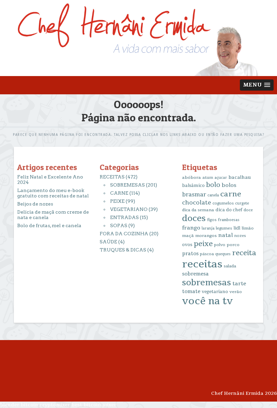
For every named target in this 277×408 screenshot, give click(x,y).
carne (230, 194)
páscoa (207, 254)
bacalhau (239, 177)
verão (235, 291)
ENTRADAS (124, 217)
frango (191, 228)
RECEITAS (112, 176)
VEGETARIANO (129, 209)
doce (248, 210)
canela (213, 195)
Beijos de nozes (35, 204)
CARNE (119, 193)
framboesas (229, 219)
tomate (191, 291)
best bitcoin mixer (93, 405)
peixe (203, 243)
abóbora (191, 177)
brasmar (194, 194)
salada (230, 266)
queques (223, 254)
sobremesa (195, 274)
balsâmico (193, 186)
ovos (187, 244)
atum (207, 177)
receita (244, 253)
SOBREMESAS (127, 185)
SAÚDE (108, 241)
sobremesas (206, 282)
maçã (188, 235)
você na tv (207, 301)
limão (248, 228)
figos (212, 219)
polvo (219, 244)
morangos (206, 235)
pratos (190, 253)
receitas (202, 264)
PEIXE (117, 201)
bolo (213, 185)
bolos (229, 185)
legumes (224, 228)
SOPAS (118, 225)
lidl (236, 228)
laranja (208, 228)
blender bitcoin (19, 405)
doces (194, 218)
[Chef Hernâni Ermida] (138, 73)
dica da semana (198, 210)
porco (233, 244)
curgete (242, 203)
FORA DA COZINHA (124, 233)
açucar (221, 177)
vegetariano (215, 291)
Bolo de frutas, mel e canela (49, 225)
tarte (239, 283)
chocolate (196, 203)
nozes (240, 235)
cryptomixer (55, 405)
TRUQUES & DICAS (123, 250)
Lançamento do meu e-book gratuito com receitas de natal (53, 193)
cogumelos (223, 203)
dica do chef (229, 210)
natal (225, 235)
